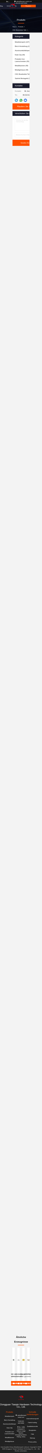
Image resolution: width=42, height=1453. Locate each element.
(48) (21, 70)
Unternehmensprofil (32, 1418)
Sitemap (32, 1438)
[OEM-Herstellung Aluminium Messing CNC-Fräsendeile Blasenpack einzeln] (13, 1360)
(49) (20, 55)
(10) (23, 78)
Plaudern (28, 6)
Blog (1, 6)
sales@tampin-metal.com (24, 1)
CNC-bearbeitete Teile (19, 30)
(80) (24, 50)
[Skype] (16, 100)
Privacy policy (32, 1442)
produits (20, 26)
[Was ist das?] (21, 100)
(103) (23, 46)
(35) (22, 60)
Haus (14, 26)
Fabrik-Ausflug (32, 1422)
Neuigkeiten (32, 1430)
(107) (22, 42)
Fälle (32, 1434)
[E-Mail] (25, 100)
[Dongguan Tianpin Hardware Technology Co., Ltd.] (12, 6)
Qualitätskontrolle (32, 1426)
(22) (24, 74)
